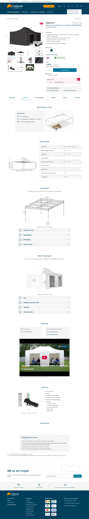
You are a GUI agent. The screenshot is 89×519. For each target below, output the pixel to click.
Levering (65, 97)
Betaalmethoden (30, 509)
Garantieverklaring (30, 515)
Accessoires (77, 97)
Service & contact (49, 6)
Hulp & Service (10, 502)
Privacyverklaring (30, 507)
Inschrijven (77, 476)
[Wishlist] (72, 6)
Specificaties (12, 97)
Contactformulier (74, 13)
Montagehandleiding (53, 331)
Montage (53, 97)
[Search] (64, 6)
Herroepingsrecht (30, 511)
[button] (76, 6)
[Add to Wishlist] (80, 70)
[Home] (8, 18)
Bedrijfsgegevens (30, 502)
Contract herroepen (11, 504)
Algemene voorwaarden (31, 504)
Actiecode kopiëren (59, 82)
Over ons (28, 500)
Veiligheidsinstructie (53, 334)
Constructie (25, 97)
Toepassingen (29, 513)
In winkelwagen (65, 70)
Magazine (59, 6)
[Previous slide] (7, 35)
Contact (9, 500)
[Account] (68, 6)
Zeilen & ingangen (39, 97)
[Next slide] (43, 35)
